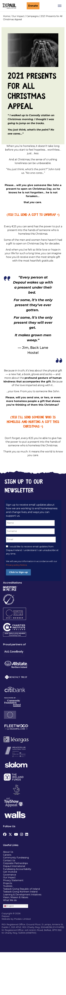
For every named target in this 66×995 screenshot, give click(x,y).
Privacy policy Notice (16, 565)
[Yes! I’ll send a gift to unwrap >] (33, 215)
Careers (7, 854)
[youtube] (16, 833)
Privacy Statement (13, 880)
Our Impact (9, 877)
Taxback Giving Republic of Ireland (21, 889)
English (10, 906)
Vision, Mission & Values (15, 897)
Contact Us (9, 860)
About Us (8, 852)
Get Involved (10, 871)
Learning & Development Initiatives (22, 894)
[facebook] (4, 833)
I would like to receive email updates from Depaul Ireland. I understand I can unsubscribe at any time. (32, 550)
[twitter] (10, 833)
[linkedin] (26, 833)
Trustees (7, 886)
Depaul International (14, 866)
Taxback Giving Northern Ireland (20, 891)
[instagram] (21, 833)
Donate (33, 5)
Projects (7, 883)
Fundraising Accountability (17, 869)
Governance (9, 874)
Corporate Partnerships (15, 863)
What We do (10, 900)
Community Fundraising (16, 857)
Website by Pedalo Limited (16, 919)
